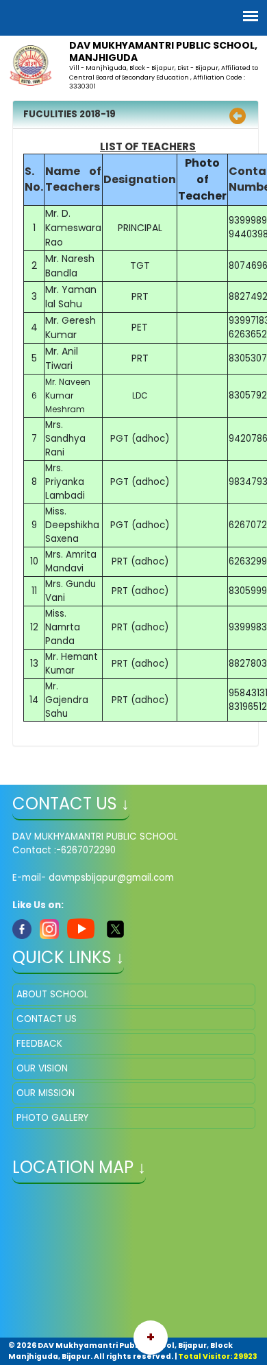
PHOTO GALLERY (52, 1117)
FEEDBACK (39, 1043)
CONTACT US (46, 1018)
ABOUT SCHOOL (52, 994)
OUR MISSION (45, 1093)
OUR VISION (42, 1068)
